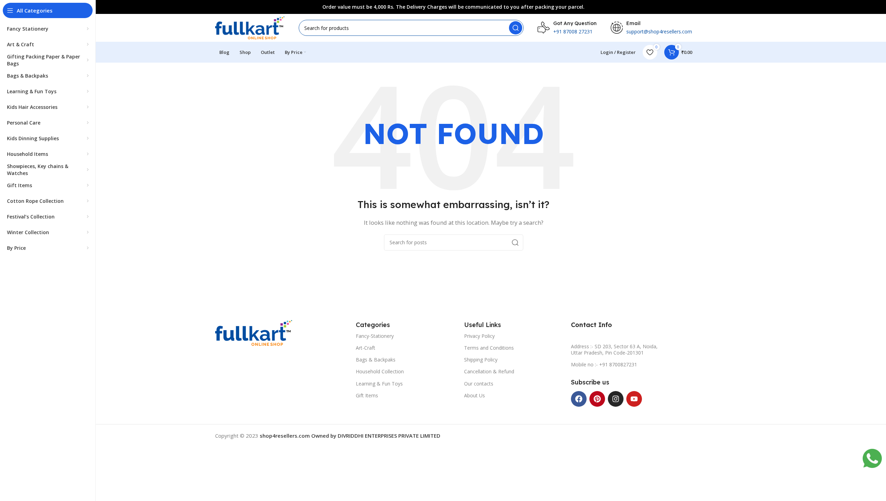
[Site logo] (250, 27)
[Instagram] (616, 399)
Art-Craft (365, 347)
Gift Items (367, 395)
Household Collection (380, 371)
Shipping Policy (480, 359)
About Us (474, 395)
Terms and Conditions (489, 347)
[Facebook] (579, 399)
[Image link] (253, 332)
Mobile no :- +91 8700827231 (604, 364)
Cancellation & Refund (489, 371)
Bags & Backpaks (375, 359)
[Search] (515, 27)
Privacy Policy (479, 336)
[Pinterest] (597, 399)
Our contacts (478, 383)
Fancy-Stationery (375, 336)
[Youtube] (634, 399)
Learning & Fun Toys (379, 383)
